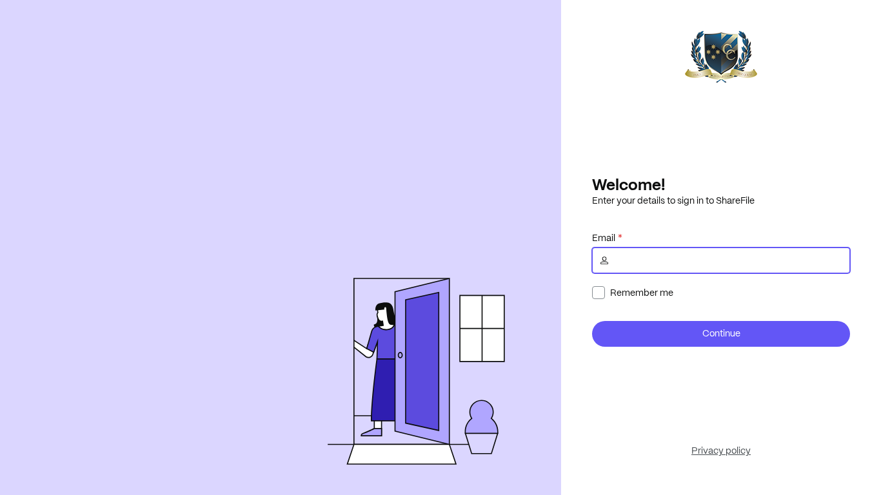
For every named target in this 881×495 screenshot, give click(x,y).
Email (603, 237)
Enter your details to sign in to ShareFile (673, 200)
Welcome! (628, 184)
